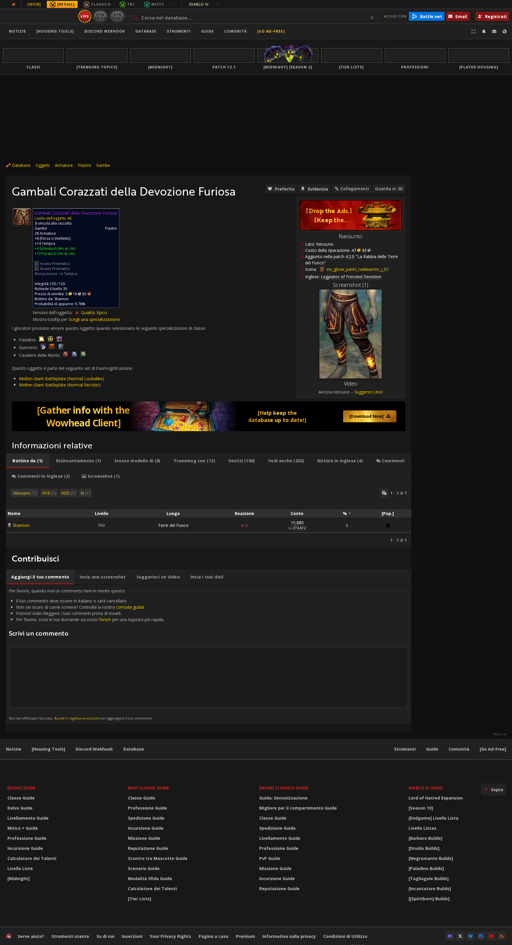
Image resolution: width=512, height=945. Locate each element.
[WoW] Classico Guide (283, 788)
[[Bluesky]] (470, 936)
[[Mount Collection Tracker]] (208, 416)
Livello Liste (20, 868)
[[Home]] (39, 16)
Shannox (21, 525)
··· (173, 4)
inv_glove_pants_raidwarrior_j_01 (357, 269)
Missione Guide (144, 838)
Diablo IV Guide (426, 788)
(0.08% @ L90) (64, 248)
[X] (460, 936)
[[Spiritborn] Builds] (429, 898)
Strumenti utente (70, 936)
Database (145, 31)
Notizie (17, 31)
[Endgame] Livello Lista (433, 818)
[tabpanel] (208, 515)
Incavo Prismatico (55, 263)
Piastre (84, 165)
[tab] (27, 460)
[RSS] (501, 936)
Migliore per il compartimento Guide (298, 808)
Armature (64, 165)
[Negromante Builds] (431, 858)
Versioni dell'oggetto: (53, 312)
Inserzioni (132, 936)
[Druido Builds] (424, 848)
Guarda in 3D (389, 188)
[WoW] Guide (21, 788)
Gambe (103, 165)
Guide (207, 31)
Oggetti (43, 165)
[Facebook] (480, 936)
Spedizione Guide (146, 818)
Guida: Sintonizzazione (283, 798)
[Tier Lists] (139, 898)
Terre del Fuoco (173, 525)
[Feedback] (494, 31)
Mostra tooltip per (51, 319)
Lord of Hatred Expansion (436, 798)
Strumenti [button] (179, 31)
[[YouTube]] (491, 936)
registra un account (84, 718)
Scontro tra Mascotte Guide (158, 858)
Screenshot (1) (350, 284)
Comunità (235, 31)
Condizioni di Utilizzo (345, 936)
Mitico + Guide (22, 828)
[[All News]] (13, 4)
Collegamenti (354, 188)
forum (105, 619)
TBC (131, 4)
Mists (157, 4)
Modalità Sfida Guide (150, 878)
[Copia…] (384, 492)
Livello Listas (422, 828)
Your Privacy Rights (170, 936)
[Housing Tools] (48, 749)
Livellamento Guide (28, 818)
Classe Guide (21, 798)
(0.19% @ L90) (64, 253)
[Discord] (449, 936)
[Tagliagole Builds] (429, 878)
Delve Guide (20, 808)
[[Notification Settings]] (483, 31)
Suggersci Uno (368, 392)
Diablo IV (205, 4)
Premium (245, 936)
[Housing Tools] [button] (55, 31)
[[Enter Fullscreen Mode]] (473, 31)
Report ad (500, 734)
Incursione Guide (25, 848)
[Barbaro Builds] (425, 838)
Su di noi (105, 936)
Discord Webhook (104, 31)
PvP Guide (269, 858)
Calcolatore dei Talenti (31, 858)
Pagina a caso (213, 936)
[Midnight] (18, 878)
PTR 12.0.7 (117, 16)
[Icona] (22, 217)
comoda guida (129, 607)
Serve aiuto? (31, 936)
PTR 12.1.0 (100, 16)
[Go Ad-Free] (271, 31)
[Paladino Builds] (426, 868)
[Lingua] (504, 31)
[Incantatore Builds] (430, 888)
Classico (101, 4)
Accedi (59, 718)
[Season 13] (421, 808)
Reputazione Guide (148, 848)
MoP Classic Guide (148, 788)
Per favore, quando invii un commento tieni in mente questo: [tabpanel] (86, 654)
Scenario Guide (144, 868)
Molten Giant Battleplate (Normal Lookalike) (61, 378)
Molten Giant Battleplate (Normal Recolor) (59, 385)
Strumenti (405, 749)
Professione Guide (27, 838)
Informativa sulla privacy (289, 936)
